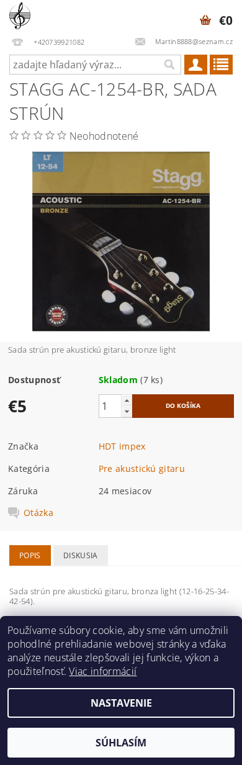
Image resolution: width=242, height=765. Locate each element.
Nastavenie (121, 703)
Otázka (38, 512)
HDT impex (122, 446)
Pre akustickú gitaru (142, 468)
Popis (30, 555)
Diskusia (80, 555)
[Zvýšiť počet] (126, 400)
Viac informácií (103, 671)
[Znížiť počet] (126, 411)
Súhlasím (121, 742)
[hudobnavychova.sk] (19, 16)
